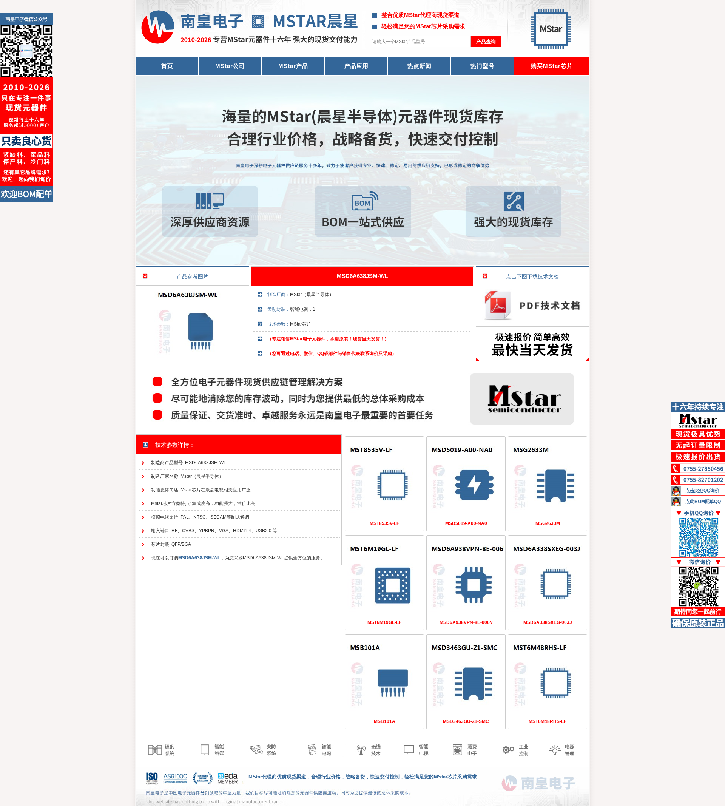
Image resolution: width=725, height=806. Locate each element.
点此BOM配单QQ (703, 501)
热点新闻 (419, 66)
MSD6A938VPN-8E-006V (466, 622)
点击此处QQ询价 (702, 490)
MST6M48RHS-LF (547, 721)
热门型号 (482, 66)
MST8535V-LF (384, 523)
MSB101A (384, 721)
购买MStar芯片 (552, 66)
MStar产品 (293, 66)
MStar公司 (230, 66)
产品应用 (356, 66)
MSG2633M (547, 523)
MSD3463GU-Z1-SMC (466, 721)
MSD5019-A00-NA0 (466, 523)
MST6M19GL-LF (384, 622)
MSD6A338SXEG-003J (547, 622)
